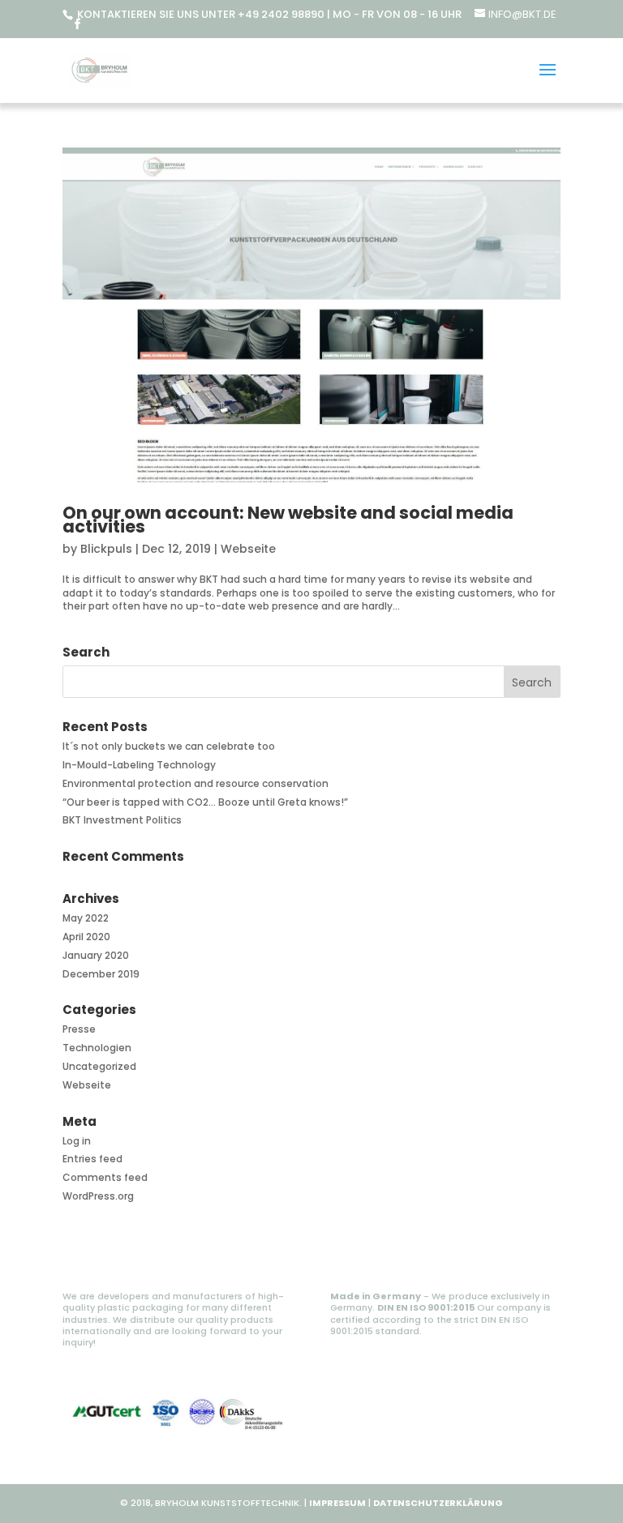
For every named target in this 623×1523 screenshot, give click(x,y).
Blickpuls (106, 549)
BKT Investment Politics (122, 820)
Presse (79, 1029)
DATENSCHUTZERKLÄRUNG (438, 1502)
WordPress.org (98, 1196)
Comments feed (105, 1177)
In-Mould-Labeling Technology (139, 765)
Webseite (248, 549)
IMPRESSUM (337, 1502)
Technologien (96, 1048)
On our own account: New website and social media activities (287, 519)
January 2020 (95, 955)
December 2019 (101, 974)
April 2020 (86, 936)
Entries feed (92, 1159)
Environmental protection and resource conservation (195, 783)
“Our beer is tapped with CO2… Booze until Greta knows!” (205, 802)
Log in (76, 1141)
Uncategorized (99, 1066)
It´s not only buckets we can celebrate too (168, 746)
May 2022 (85, 918)
